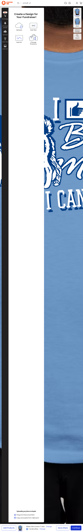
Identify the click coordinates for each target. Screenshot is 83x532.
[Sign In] (77, 3)
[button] (5, 16)
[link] (7, 3)
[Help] (65, 3)
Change (49, 526)
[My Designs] (18, 3)
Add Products (8, 528)
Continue (76, 528)
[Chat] (70, 3)
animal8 (25, 3)
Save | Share (63, 528)
